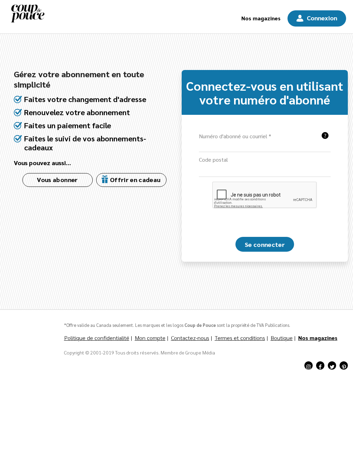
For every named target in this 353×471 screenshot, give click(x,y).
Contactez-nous (190, 337)
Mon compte (150, 337)
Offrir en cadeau (134, 179)
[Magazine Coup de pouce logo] (27, 16)
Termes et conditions (240, 337)
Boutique (282, 337)
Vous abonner (57, 179)
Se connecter (265, 244)
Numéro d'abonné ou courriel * (235, 136)
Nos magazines (261, 18)
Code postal (213, 159)
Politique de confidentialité (96, 337)
